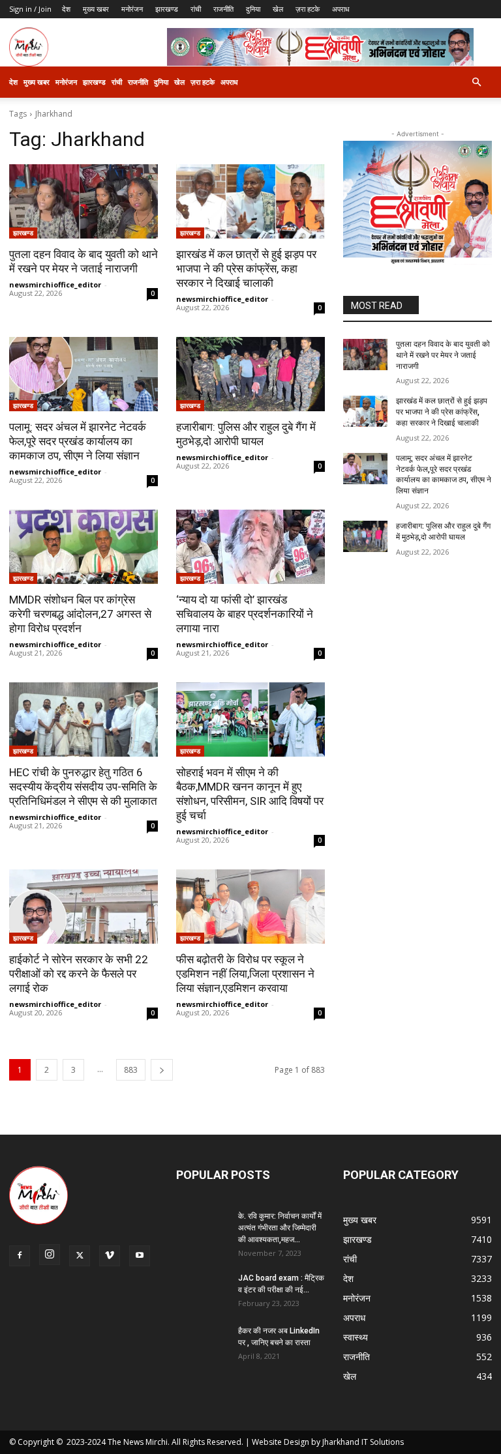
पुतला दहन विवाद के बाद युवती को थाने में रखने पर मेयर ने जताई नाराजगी (443, 355)
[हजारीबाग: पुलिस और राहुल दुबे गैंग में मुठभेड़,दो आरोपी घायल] (250, 374)
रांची (195, 9)
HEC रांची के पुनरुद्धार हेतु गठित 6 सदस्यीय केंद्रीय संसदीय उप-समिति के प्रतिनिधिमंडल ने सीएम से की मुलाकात (83, 786)
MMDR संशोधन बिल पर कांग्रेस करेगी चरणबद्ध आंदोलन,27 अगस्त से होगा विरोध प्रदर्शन (80, 614)
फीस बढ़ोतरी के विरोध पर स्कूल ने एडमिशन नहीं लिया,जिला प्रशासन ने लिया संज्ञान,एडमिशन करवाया (245, 974)
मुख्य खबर (96, 9)
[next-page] (162, 1070)
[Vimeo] (109, 1255)
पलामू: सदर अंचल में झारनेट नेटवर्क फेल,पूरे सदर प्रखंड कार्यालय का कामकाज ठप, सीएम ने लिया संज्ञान (77, 441)
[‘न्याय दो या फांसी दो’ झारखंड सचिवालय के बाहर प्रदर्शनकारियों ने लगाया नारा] (250, 547)
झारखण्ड (166, 9)
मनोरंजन (132, 9)
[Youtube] (139, 1255)
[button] (476, 82)
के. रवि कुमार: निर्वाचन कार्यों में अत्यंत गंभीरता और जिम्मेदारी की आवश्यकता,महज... (280, 1228)
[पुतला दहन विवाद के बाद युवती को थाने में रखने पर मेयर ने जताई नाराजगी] (83, 201)
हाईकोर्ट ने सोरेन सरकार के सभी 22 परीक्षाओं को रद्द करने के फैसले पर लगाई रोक (78, 974)
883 (131, 1069)
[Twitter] (79, 1255)
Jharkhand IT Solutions (363, 1441)
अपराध (341, 9)
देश (66, 9)
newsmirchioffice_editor (55, 284)
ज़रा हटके (308, 9)
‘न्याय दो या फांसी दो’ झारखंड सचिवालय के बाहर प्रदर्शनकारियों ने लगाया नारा (244, 614)
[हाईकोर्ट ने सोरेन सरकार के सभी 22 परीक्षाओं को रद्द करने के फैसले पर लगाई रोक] (83, 906)
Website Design (280, 1441)
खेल (278, 9)
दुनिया (253, 9)
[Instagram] (49, 1254)
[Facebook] (19, 1255)
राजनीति (223, 9)
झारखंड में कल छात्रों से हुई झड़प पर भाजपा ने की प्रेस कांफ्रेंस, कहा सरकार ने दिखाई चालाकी (246, 268)
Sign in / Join (30, 9)
